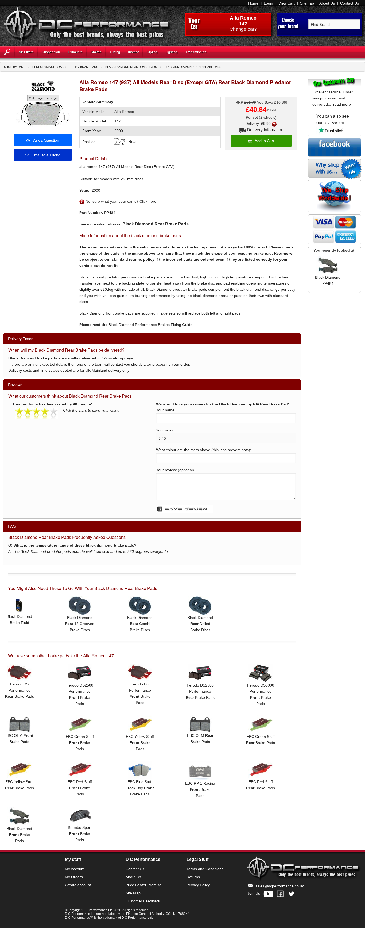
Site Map (133, 893)
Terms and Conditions (205, 869)
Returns (193, 877)
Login (268, 3)
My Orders (74, 877)
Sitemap (307, 3)
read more (342, 104)
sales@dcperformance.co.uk (279, 886)
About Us (327, 3)
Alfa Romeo (243, 18)
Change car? (243, 29)
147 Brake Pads (86, 66)
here (152, 201)
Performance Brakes (49, 66)
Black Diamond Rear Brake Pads (131, 66)
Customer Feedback (143, 901)
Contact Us (349, 3)
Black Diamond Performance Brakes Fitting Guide (150, 325)
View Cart (286, 3)
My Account (74, 869)
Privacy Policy (198, 885)
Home (253, 3)
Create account (78, 885)
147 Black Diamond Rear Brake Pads (192, 66)
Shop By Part (14, 66)
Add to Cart (264, 140)
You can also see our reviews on (332, 119)
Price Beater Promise (143, 885)
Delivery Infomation (265, 130)
